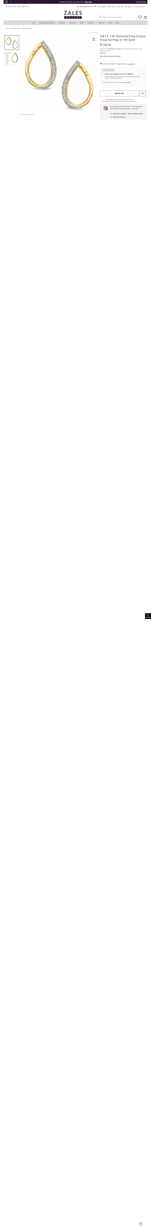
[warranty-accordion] (144, 74)
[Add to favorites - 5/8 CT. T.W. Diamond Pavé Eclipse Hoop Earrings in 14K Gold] (143, 93)
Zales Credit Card (117, 6)
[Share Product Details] (93, 39)
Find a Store (12, 6)
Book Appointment (86, 6)
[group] (12, 42)
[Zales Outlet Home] (73, 15)
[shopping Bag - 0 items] (145, 17)
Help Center (25, 6)
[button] (11, 2)
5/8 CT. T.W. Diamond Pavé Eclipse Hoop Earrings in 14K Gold (122, 37)
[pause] (6, 2)
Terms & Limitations (126, 82)
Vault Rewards (102, 6)
